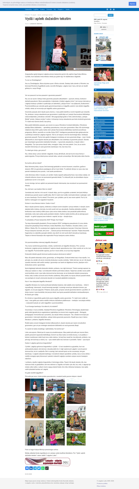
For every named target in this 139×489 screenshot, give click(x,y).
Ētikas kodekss (101, 486)
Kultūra (42, 9)
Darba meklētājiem (100, 132)
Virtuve (97, 138)
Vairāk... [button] (68, 9)
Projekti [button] (60, 9)
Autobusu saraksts (100, 135)
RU (55, 9)
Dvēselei (49, 9)
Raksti (28, 15)
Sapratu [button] (132, 4)
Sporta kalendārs (100, 121)
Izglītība (36, 9)
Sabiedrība (28, 9)
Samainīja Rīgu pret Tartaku (101, 84)
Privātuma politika (102, 483)
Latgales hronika (100, 123)
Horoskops (98, 126)
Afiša (96, 118)
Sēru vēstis (98, 129)
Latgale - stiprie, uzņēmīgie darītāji (42, 15)
